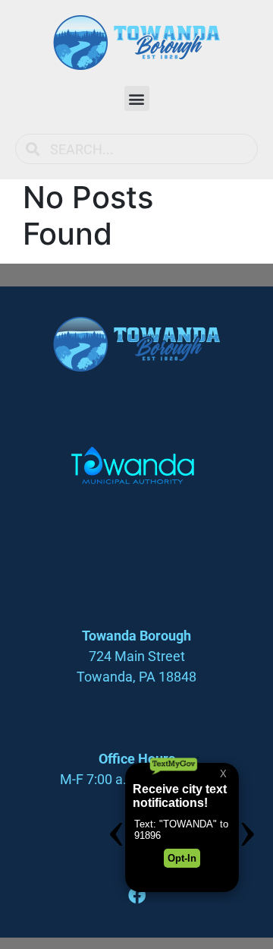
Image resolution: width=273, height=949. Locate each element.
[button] (136, 98)
